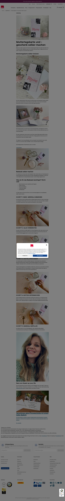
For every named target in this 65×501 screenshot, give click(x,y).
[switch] (62, 495)
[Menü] (63, 489)
